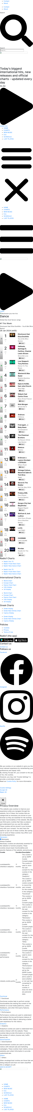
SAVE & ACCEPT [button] (5, 1067)
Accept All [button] (3, 790)
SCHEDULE (8, 137)
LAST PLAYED (9, 139)
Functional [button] (3, 996)
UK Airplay (7, 589)
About (6, 3)
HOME (6, 128)
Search (2, 13)
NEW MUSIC (8, 132)
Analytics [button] (3, 1024)
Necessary (5, 839)
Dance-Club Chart (10, 585)
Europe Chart (8, 583)
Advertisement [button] (5, 1039)
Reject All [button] (3, 792)
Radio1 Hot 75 (8, 561)
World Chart (8, 581)
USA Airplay (8, 587)
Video (22, 343)
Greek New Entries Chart (12, 611)
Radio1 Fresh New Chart (12, 564)
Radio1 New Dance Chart (12, 566)
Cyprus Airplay (9, 613)
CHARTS (7, 130)
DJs (5, 134)
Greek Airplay (8, 608)
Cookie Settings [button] (5, 788)
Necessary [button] (3, 837)
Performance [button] (4, 1010)
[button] (16, 173)
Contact (6, 1)
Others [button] (2, 1055)
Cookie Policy (11, 781)
